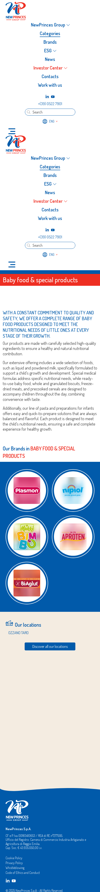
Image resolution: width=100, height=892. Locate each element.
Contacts (50, 76)
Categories (50, 33)
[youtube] (53, 97)
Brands (50, 42)
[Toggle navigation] (12, 131)
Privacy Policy (14, 863)
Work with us (50, 85)
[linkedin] (47, 97)
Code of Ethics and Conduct (23, 873)
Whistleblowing (15, 868)
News (50, 59)
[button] (50, 24)
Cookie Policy (14, 858)
